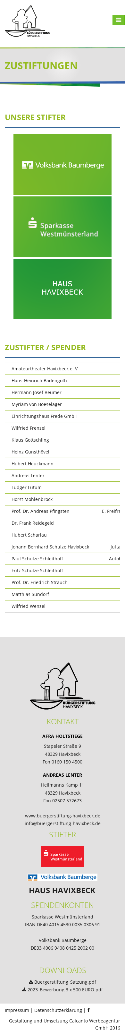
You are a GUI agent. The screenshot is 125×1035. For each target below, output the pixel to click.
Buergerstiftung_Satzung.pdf (65, 982)
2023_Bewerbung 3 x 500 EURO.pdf (65, 990)
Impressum (17, 1010)
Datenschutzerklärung (58, 1010)
